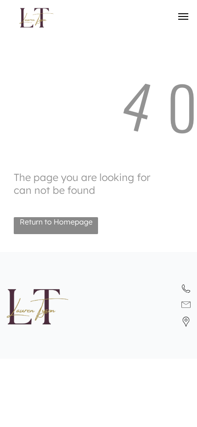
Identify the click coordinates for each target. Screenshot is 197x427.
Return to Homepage (56, 221)
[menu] (183, 16)
